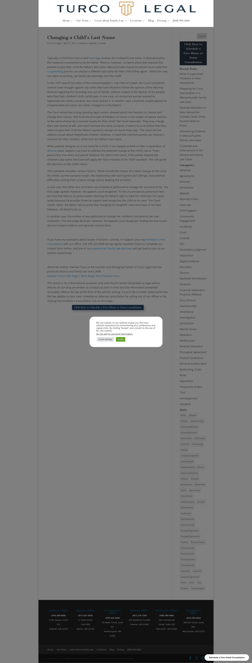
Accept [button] (121, 339)
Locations (136, 21)
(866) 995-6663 (181, 21)
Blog (151, 21)
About (66, 21)
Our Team (82, 21)
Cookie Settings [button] (105, 339)
